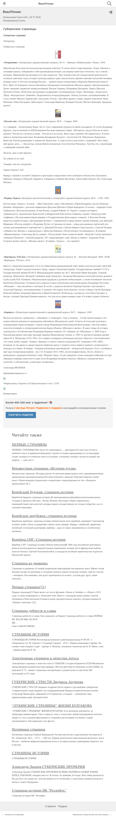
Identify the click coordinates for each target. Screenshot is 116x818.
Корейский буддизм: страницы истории (43, 492)
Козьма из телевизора (14, 815)
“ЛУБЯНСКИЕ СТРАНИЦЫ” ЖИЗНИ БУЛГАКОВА (52, 705)
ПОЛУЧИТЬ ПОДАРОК (20, 415)
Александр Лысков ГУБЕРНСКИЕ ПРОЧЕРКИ (48, 766)
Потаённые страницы (28, 729)
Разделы (62, 806)
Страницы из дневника (30, 563)
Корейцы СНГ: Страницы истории (39, 539)
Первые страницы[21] (29, 587)
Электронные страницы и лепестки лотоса (45, 658)
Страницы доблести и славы (34, 610)
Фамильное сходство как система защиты (91, 815)
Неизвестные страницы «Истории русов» (44, 468)
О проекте (50, 806)
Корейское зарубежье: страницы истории (44, 515)
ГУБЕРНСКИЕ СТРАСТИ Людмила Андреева (47, 681)
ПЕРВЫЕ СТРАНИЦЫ (29, 444)
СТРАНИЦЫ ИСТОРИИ (30, 634)
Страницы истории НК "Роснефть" (39, 790)
